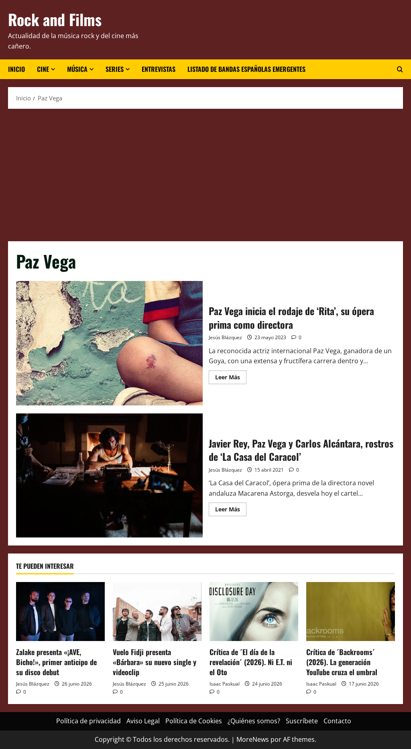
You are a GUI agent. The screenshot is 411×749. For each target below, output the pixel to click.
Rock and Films (55, 19)
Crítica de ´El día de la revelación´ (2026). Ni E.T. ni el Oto (251, 662)
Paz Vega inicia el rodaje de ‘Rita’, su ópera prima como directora (109, 343)
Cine (43, 69)
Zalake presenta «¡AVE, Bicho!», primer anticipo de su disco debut (56, 662)
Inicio (16, 69)
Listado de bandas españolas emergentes (246, 69)
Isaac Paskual (225, 683)
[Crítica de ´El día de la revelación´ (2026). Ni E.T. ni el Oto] (254, 611)
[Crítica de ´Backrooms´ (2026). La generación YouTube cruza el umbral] (350, 611)
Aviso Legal (143, 720)
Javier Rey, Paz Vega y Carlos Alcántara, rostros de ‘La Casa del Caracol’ (109, 475)
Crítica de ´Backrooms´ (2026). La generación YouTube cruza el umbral (341, 662)
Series (115, 69)
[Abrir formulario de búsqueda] (400, 69)
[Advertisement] (205, 173)
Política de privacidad (88, 720)
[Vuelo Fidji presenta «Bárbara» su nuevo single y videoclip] (157, 611)
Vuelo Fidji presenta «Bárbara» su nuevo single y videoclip (154, 662)
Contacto (337, 720)
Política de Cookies (193, 720)
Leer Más (230, 378)
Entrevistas (158, 69)
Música (77, 69)
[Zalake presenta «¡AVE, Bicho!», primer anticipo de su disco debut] (60, 611)
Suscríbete (302, 720)
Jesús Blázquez (225, 337)
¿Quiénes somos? (254, 720)
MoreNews (252, 739)
